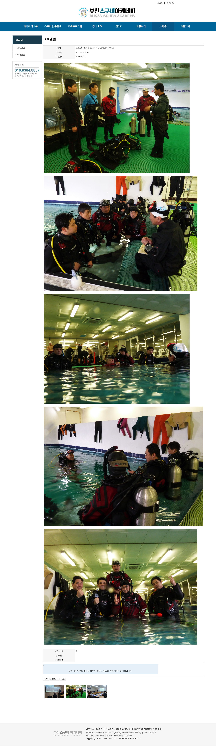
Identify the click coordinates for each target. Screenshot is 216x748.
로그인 (160, 3)
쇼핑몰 (163, 26)
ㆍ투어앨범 (20, 54)
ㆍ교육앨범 (20, 47)
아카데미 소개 (31, 26)
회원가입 (169, 3)
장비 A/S (97, 26)
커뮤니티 (141, 26)
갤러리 (119, 26)
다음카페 (185, 26)
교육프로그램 (75, 26)
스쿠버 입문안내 (52, 26)
